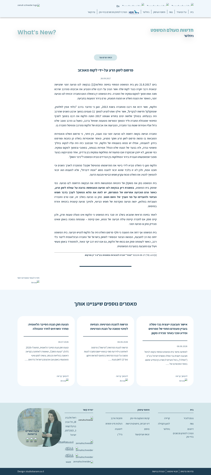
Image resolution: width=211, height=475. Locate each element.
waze (68, 462)
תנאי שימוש (172, 471)
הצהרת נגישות (158, 471)
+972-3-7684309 (69, 455)
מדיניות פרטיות (187, 471)
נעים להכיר (189, 418)
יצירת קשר (88, 409)
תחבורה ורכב (116, 418)
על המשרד (181, 12)
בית (192, 12)
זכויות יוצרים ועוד (105, 57)
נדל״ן (120, 434)
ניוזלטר (146, 12)
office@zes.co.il (65, 442)
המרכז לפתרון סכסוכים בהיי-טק (113, 12)
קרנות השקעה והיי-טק (140, 418)
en (117, 6)
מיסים (147, 429)
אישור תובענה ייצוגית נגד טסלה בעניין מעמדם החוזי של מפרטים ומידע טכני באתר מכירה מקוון (168, 328)
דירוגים (191, 429)
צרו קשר (91, 12)
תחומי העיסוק (159, 12)
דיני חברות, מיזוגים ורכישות (138, 423)
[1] (93, 84)
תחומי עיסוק (143, 409)
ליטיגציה (118, 429)
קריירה (167, 418)
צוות (171, 12)
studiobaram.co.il (35, 471)
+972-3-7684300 (69, 449)
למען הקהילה (164, 423)
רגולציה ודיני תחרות (114, 423)
